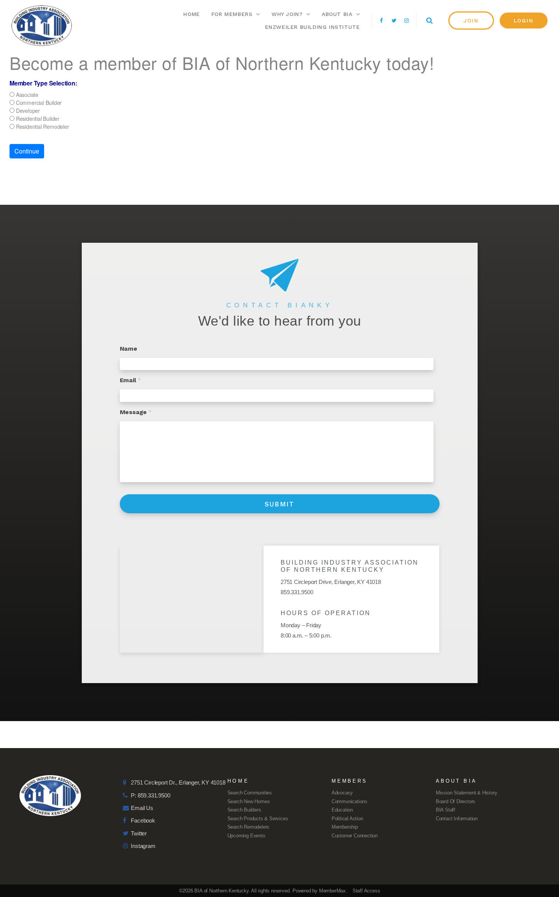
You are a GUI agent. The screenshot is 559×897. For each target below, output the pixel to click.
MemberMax (332, 891)
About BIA (337, 14)
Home (191, 14)
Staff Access (366, 891)
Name (128, 348)
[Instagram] (406, 20)
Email (130, 380)
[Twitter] (394, 20)
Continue (26, 151)
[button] (471, 20)
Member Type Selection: (43, 83)
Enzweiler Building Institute (312, 27)
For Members (232, 14)
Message (136, 412)
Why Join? (287, 14)
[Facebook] (381, 20)
